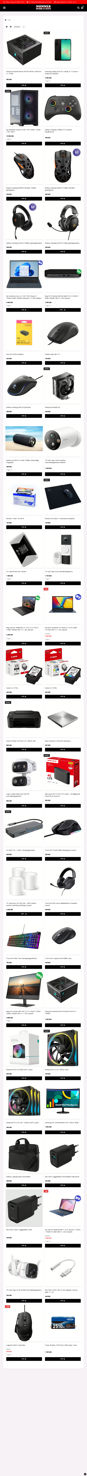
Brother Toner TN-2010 (15, 518)
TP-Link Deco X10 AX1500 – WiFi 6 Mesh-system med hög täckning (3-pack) (21, 904)
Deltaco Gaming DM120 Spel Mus (18, 407)
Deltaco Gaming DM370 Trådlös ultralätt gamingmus (60, 189)
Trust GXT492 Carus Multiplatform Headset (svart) (61, 904)
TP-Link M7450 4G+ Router (16, 571)
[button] (82, 8)
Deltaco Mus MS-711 (52, 354)
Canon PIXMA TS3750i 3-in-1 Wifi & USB (21, 741)
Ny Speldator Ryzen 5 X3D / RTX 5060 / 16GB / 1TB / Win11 (23, 131)
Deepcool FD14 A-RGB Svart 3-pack (19, 1069)
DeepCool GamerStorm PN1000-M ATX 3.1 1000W (61, 1012)
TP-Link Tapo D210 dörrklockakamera (59, 571)
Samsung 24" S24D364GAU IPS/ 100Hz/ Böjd (61, 1122)
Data (9, 20)
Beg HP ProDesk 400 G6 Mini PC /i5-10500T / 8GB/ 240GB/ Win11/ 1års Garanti (62, 297)
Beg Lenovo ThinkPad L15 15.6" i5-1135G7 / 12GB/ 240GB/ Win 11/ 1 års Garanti (22, 629)
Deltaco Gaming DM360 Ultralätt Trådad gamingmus (21, 189)
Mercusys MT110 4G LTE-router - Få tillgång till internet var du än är (62, 795)
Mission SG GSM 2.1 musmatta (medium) (60, 518)
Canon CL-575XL (12, 688)
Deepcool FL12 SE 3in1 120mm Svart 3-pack (22, 1122)
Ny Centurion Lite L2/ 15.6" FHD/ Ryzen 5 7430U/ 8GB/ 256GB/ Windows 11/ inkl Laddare (23, 297)
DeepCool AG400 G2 (52, 407)
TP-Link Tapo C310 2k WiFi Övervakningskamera (24, 1290)
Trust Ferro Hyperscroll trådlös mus (58, 958)
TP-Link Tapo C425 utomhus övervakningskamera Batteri (55, 461)
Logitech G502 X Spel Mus (15, 1345)
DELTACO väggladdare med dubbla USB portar (62, 1177)
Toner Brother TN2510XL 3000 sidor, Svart (61, 1345)
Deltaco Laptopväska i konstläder (18, 1177)
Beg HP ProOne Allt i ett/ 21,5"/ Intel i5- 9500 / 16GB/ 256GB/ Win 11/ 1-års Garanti (23, 1012)
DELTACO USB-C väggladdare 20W (19, 1230)
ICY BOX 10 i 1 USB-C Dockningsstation (20, 850)
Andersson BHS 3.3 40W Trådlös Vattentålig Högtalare (22, 461)
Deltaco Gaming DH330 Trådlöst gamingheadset (24, 243)
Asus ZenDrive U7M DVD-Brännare (58, 741)
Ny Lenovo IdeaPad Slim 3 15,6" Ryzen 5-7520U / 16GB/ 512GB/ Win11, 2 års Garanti (62, 1231)
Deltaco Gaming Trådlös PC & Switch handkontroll (58, 131)
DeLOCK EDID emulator (15, 354)
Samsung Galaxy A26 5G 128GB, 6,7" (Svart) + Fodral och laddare (62, 72)
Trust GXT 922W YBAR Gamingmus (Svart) (60, 850)
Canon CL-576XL (51, 688)
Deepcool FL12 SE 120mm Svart (57, 1069)
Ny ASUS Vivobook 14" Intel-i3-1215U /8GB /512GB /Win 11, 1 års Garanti (61, 629)
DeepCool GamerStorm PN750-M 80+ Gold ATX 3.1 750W (23, 72)
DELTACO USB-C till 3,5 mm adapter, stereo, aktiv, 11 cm (61, 1291)
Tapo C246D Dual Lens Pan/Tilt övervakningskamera (17, 795)
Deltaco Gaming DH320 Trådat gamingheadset (62, 243)
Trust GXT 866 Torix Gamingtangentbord (21, 958)
